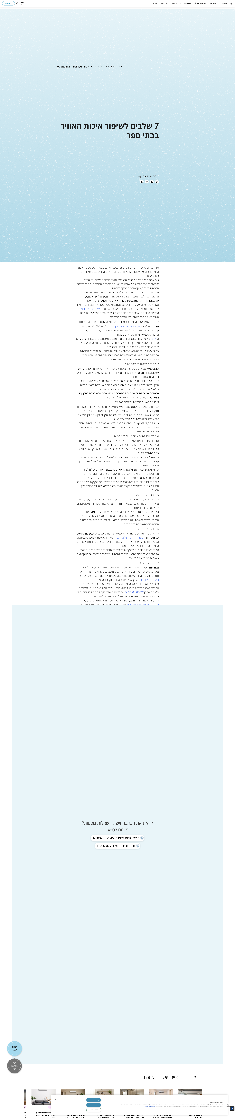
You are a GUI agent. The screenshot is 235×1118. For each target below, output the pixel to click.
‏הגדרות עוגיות (94, 1110)
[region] (139, 1105)
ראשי (121, 66)
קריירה (155, 3)
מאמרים (111, 66)
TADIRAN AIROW (134, 592)
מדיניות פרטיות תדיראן (150, 1106)
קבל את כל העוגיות (93, 1100)
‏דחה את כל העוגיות (93, 1105)
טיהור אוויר (99, 66)
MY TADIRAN (201, 3)
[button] (223, 3)
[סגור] (55, 1099)
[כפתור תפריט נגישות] (232, 1108)
